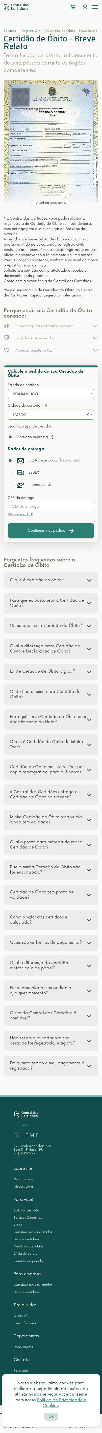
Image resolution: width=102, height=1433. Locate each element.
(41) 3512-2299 (24, 1153)
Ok (51, 1416)
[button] (51, 326)
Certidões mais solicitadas (33, 1232)
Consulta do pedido (28, 1261)
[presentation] (51, 506)
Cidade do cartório (24, 405)
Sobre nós (23, 1168)
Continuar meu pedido (46, 530)
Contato (22, 1359)
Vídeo (18, 1225)
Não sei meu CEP (20, 514)
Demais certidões (26, 1239)
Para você (23, 1199)
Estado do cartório (23, 385)
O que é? (20, 1316)
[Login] (85, 7)
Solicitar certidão (26, 1210)
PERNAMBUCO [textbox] (25, 394)
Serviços (10, 31)
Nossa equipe (24, 1179)
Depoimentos (26, 1336)
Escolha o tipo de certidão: (30, 426)
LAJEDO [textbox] (19, 415)
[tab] (51, 580)
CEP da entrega (21, 498)
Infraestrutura (23, 1187)
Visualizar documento (51, 203)
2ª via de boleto (25, 1254)
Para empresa (27, 1273)
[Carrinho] (73, 7)
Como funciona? (26, 1323)
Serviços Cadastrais (28, 1218)
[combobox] (51, 394)
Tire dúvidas (25, 1305)
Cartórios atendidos (28, 1246)
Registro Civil (31, 31)
